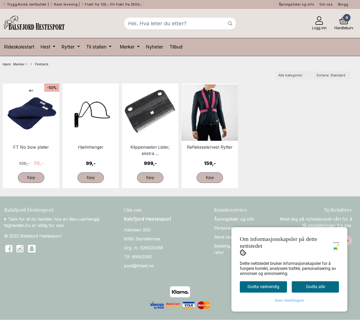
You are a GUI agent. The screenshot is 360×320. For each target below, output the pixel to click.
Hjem (7, 64)
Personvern (226, 228)
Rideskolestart (19, 47)
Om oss (326, 4)
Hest (46, 47)
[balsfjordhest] (31, 251)
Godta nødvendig (263, 286)
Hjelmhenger (91, 147)
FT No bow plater (31, 147)
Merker (128, 47)
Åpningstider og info (296, 4)
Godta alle (315, 286)
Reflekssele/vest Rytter (210, 147)
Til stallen (97, 47)
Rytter (69, 47)
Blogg (343, 4)
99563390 (142, 256)
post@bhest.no (139, 265)
